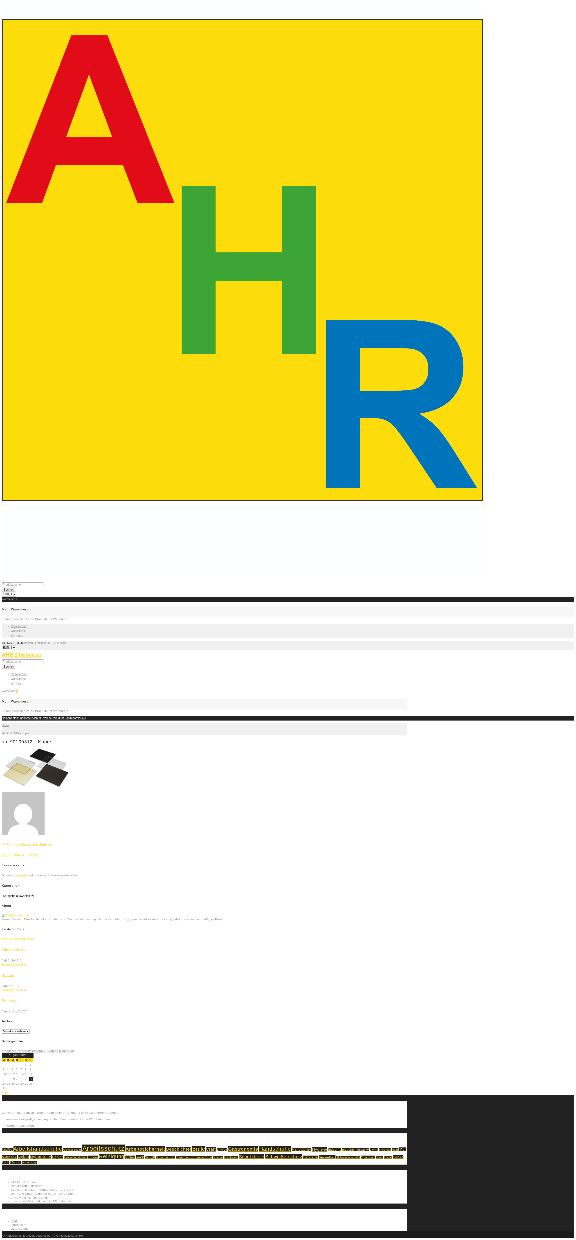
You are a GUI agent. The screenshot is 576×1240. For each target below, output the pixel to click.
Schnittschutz (165, 1157)
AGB (14, 1221)
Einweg (222, 1149)
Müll (402, 1149)
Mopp (395, 1149)
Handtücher (301, 1149)
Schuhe (218, 1157)
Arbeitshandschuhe (38, 1149)
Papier (57, 1157)
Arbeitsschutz (33, 718)
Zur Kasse (17, 635)
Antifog (7, 1149)
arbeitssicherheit (33, 1051)
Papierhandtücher (75, 1157)
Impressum (18, 1224)
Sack (140, 1157)
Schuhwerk (231, 1157)
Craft (211, 1149)
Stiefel (388, 1157)
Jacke (374, 1149)
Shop (21, 718)
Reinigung (58, 718)
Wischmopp (29, 1162)
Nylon (23, 1157)
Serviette (310, 1157)
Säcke (398, 1157)
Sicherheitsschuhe (348, 1157)
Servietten (327, 1157)
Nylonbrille (40, 1157)
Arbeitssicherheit (14, 939)
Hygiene (46, 718)
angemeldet (21, 875)
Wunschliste (18, 630)
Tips (31, 939)
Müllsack (9, 1157)
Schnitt (150, 1157)
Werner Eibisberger (36, 844)
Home (5, 718)
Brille (198, 1149)
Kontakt (13, 718)
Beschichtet (178, 1149)
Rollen (130, 1157)
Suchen (9, 589)
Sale (83, 718)
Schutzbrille (252, 1156)
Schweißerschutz (283, 1156)
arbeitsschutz (11, 1051)
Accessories (10, 964)
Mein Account (19, 626)
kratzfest (385, 1149)
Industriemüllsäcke (355, 1149)
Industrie (334, 1149)
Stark (379, 1157)
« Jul (5, 1093)
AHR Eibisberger (22, 655)
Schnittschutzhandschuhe (194, 1157)
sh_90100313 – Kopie (20, 855)
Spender (368, 1157)
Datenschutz (20, 1228)
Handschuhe (275, 1149)
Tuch (5, 1162)
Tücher (15, 1162)
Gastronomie (72, 718)
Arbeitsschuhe (72, 1149)
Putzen (93, 1157)
